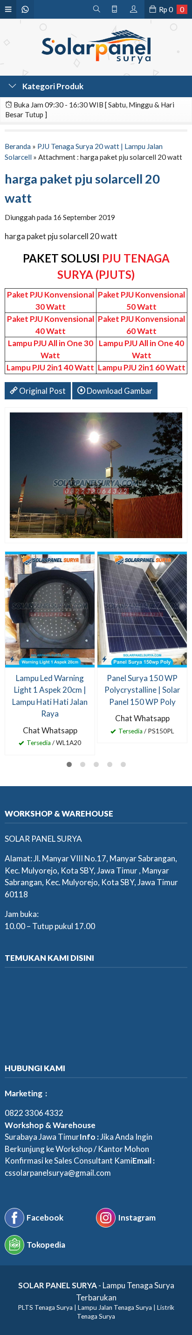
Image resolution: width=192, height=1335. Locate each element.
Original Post (42, 391)
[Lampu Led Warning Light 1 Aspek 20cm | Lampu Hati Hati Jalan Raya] (50, 608)
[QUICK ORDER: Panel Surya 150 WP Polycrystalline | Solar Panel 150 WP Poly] (104, 658)
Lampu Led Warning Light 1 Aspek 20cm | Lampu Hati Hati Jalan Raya (50, 696)
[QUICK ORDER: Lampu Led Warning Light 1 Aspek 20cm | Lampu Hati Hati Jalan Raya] (12, 658)
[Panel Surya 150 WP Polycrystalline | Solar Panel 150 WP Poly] (142, 608)
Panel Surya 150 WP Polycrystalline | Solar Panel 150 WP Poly (142, 690)
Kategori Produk (52, 86)
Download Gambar (118, 391)
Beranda (18, 146)
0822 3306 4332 (34, 1113)
